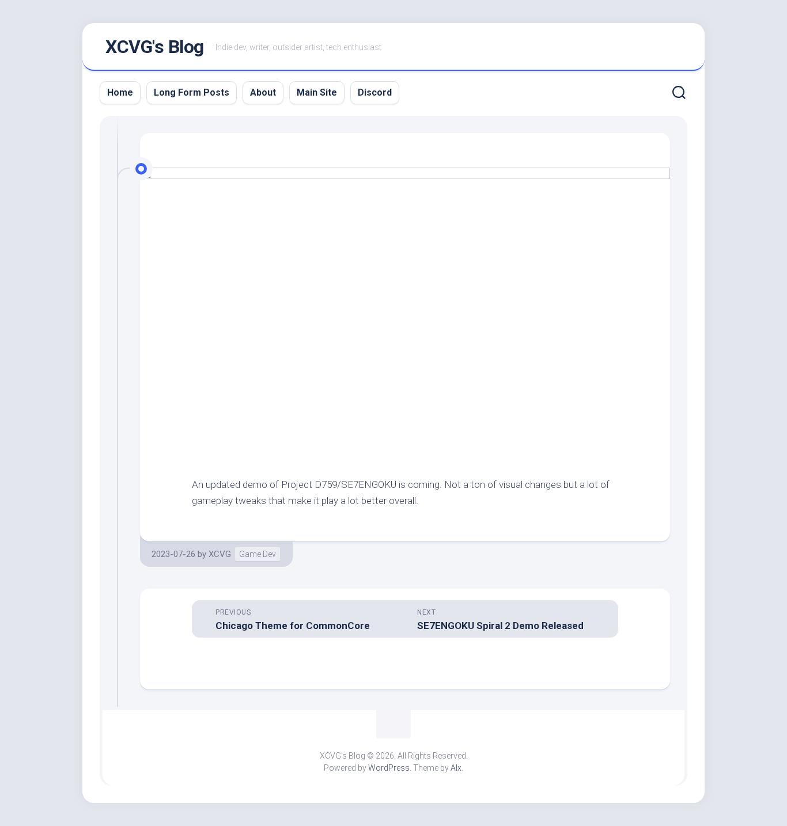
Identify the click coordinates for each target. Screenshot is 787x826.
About (263, 92)
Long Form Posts (191, 92)
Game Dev (257, 554)
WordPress (389, 767)
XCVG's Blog (154, 47)
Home (120, 92)
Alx (456, 767)
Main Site (317, 92)
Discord (375, 92)
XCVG (220, 554)
